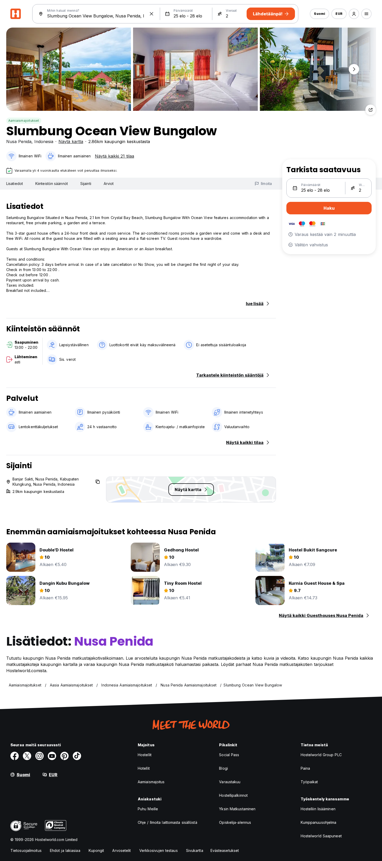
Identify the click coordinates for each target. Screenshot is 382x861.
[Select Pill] (354, 14)
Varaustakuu (229, 782)
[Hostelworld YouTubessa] (52, 756)
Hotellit (144, 768)
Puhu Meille (148, 809)
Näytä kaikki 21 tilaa (114, 156)
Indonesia (43, 141)
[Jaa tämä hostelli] (370, 110)
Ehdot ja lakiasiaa (65, 850)
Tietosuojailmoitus (26, 850)
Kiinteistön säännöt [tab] (51, 183)
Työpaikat (309, 782)
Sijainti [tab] (85, 183)
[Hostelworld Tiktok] (77, 756)
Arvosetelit (121, 850)
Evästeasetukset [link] (224, 850)
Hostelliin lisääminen (318, 809)
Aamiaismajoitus (151, 782)
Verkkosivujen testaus (158, 850)
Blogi (223, 768)
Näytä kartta (70, 141)
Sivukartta (194, 850)
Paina (305, 768)
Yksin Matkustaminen (237, 809)
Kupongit (96, 850)
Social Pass (229, 755)
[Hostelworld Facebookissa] (14, 756)
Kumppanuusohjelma (319, 822)
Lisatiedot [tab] (14, 183)
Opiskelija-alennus (235, 822)
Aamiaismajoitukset (23, 121)
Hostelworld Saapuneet (321, 836)
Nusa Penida (18, 141)
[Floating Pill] (354, 69)
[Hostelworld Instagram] (39, 756)
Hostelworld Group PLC (321, 755)
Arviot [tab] (109, 183)
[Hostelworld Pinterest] (64, 756)
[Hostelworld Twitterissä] (27, 756)
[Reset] (151, 14)
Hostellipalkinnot (233, 795)
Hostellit (145, 755)
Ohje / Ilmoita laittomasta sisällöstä (167, 822)
